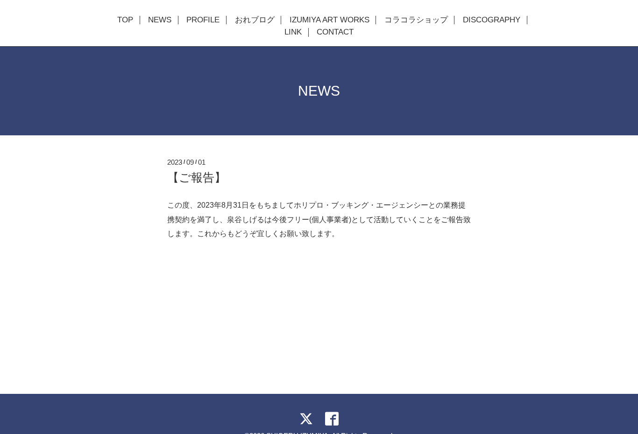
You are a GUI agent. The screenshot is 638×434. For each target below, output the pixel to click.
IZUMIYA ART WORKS (329, 20)
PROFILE (203, 20)
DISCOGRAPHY (491, 20)
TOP (125, 20)
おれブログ (255, 20)
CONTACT (335, 32)
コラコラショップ (416, 20)
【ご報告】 (196, 177)
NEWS (159, 20)
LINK (293, 32)
